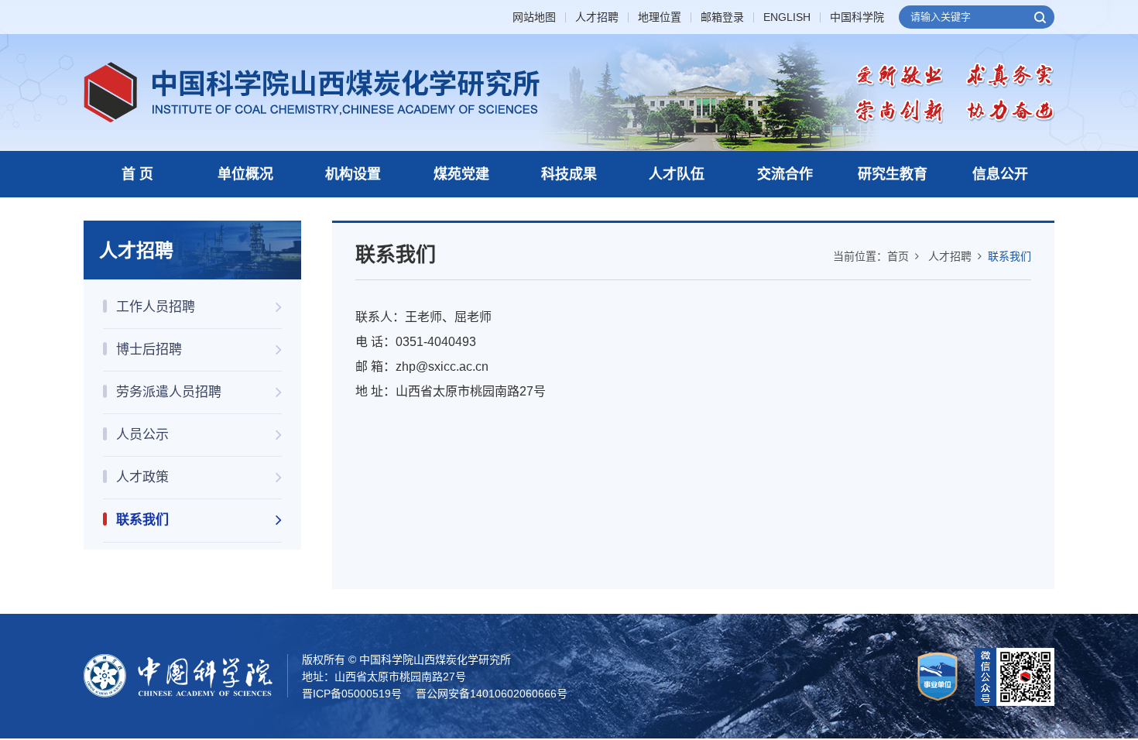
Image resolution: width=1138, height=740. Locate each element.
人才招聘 (597, 17)
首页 (898, 256)
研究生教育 (892, 174)
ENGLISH (787, 17)
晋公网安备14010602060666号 (491, 693)
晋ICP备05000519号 (352, 693)
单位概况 (245, 174)
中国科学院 (857, 17)
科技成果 (569, 174)
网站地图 (534, 17)
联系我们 (1009, 256)
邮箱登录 (722, 17)
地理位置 (659, 17)
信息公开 (1000, 174)
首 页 (137, 174)
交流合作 (785, 174)
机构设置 (353, 174)
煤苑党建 (461, 174)
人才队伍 (676, 174)
